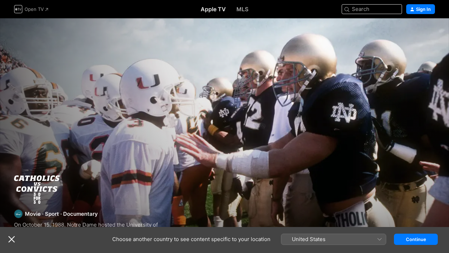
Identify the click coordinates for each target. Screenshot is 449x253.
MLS (242, 9)
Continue (416, 239)
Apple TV (213, 9)
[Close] (11, 239)
